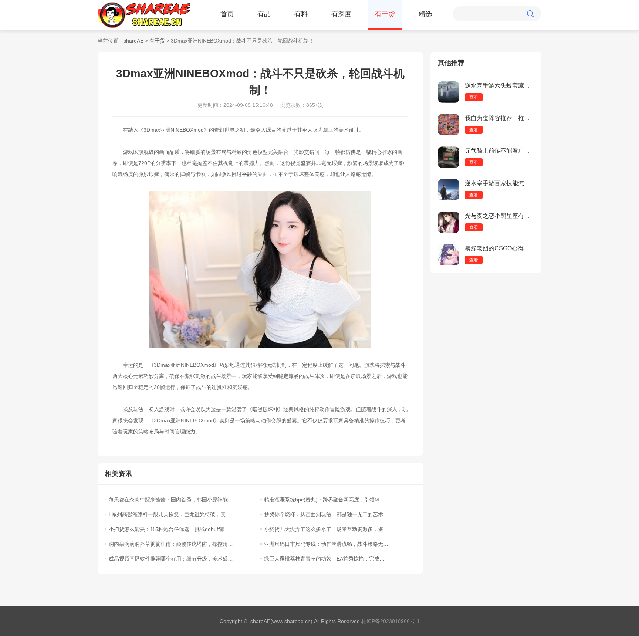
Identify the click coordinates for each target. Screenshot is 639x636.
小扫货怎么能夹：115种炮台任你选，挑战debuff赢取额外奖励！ (171, 529)
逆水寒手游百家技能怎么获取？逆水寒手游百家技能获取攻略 (499, 183)
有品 (264, 14)
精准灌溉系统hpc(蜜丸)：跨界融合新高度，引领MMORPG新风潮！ (326, 500)
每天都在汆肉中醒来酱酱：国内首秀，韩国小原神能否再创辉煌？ (171, 500)
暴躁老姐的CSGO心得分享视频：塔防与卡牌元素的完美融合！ (499, 248)
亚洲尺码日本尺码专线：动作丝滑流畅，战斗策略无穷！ (326, 544)
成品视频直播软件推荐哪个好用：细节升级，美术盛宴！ (171, 559)
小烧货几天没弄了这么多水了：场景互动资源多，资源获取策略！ (326, 529)
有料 (301, 14)
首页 (227, 14)
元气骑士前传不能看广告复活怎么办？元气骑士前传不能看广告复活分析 (499, 151)
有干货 (385, 14)
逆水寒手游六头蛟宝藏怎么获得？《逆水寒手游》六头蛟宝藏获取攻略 (499, 85)
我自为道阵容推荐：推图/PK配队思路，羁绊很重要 (499, 118)
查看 (473, 97)
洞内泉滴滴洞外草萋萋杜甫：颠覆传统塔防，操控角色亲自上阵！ (171, 544)
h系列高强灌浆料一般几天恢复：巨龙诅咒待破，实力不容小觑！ (171, 514)
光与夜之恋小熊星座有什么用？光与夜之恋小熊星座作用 (499, 216)
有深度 (341, 14)
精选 (425, 14)
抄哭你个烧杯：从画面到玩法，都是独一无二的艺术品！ (326, 514)
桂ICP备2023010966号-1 (390, 621)
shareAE (133, 41)
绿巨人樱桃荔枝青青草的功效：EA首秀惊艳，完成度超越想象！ (326, 559)
